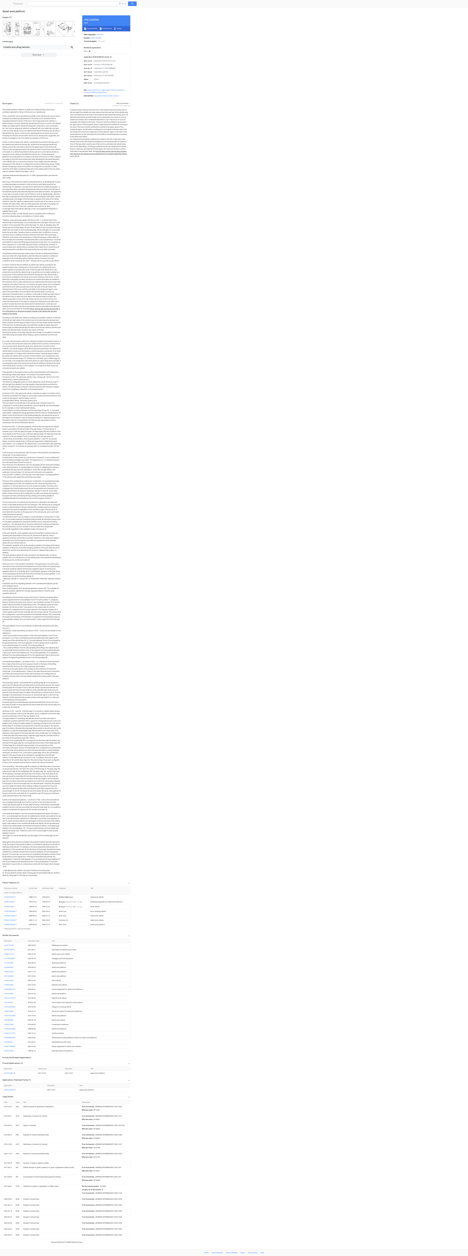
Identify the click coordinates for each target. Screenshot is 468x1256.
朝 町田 (93, 38)
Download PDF (92, 28)
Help (262, 1253)
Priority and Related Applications (95, 92)
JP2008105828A (9, 1029)
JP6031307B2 (9, 972)
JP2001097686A (10, 911)
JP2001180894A (9, 1046)
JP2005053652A (9, 1038)
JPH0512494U (9, 1051)
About (206, 1253)
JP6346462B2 (9, 967)
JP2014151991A (9, 998)
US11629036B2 (9, 958)
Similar (119, 28)
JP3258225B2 (9, 1020)
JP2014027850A (9, 1007)
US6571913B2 (9, 945)
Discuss (116, 96)
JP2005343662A (10, 924)
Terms (242, 1253)
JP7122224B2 (9, 963)
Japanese (99, 34)
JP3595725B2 (9, 907)
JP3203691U (8, 1042)
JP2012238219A (9, 1073)
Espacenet (97, 96)
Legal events (105, 90)
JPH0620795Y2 (9, 897)
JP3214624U (8, 1002)
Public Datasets (231, 1253)
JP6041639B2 (9, 1011)
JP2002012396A (10, 916)
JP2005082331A (9, 989)
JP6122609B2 (9, 976)
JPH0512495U (9, 902)
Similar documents (117, 90)
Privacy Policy (252, 1253)
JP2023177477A (9, 1033)
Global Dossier (107, 96)
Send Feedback (217, 1253)
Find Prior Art (107, 28)
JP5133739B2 (9, 994)
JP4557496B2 (9, 985)
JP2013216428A (9, 1016)
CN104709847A (9, 950)
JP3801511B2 (9, 954)
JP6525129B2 (9, 1024)
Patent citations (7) (94, 90)
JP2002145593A (10, 920)
